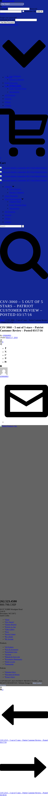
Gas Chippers (15, 76)
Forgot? (3, 14)
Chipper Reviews (10, 624)
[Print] (1, 366)
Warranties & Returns (12, 674)
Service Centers (10, 634)
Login (4, 7)
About (7, 620)
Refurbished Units (11, 652)
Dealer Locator (10, 662)
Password (33, 9)
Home (2, 320)
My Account (9, 639)
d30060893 (7, 335)
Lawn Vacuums (11, 83)
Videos (7, 102)
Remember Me (30, 11)
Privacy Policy (10, 677)
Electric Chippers (16, 79)
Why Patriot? (9, 622)
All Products (10, 95)
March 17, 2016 (12, 338)
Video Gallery (9, 629)
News (7, 632)
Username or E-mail (7, 20)
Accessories (14, 92)
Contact (8, 105)
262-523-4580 (8, 1)
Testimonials (9, 664)
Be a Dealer (9, 637)
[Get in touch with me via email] (26, 422)
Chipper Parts (15, 85)
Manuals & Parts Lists (12, 657)
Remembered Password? (9, 25)
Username (3, 9)
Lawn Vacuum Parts (17, 88)
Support (8, 98)
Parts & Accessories (13, 199)
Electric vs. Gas (10, 627)
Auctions (8, 654)
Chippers (8, 77)
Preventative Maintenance (13, 659)
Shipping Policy (10, 672)
